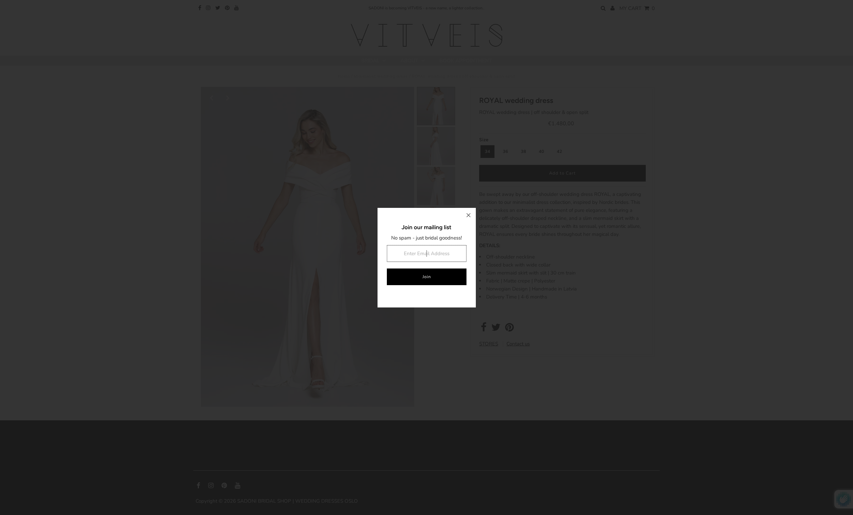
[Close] (468, 215)
